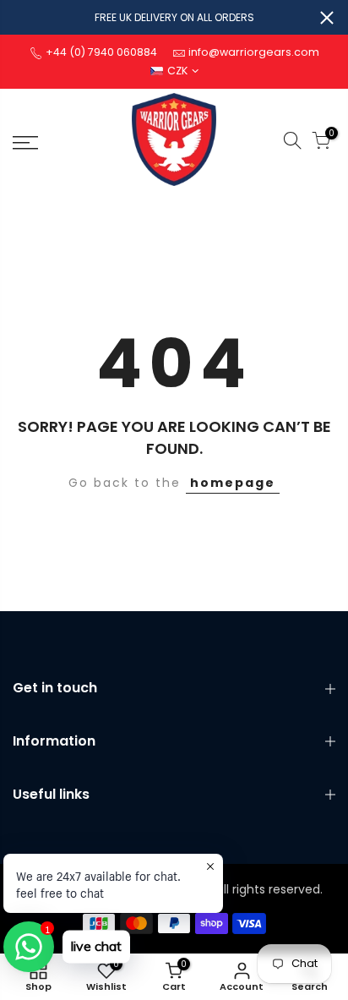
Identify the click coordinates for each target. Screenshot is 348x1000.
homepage (232, 482)
